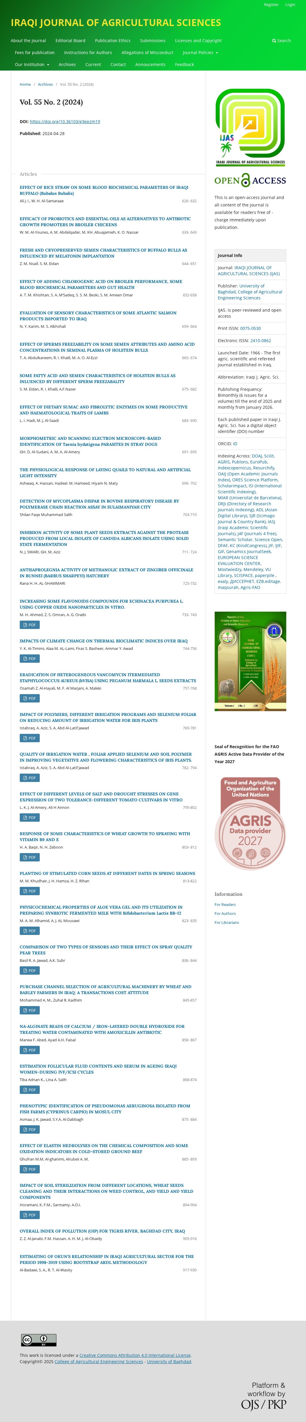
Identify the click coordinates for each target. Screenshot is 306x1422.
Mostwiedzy (229, 569)
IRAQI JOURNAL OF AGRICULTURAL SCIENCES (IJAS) (249, 270)
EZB (260, 581)
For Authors (225, 913)
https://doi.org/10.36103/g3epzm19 (65, 121)
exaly (223, 581)
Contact (118, 64)
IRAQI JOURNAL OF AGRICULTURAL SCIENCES (116, 22)
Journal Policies (199, 52)
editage (272, 581)
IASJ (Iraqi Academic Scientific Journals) (246, 527)
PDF (32, 624)
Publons (240, 462)
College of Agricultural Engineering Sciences (250, 295)
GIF (221, 551)
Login (290, 4)
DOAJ (257, 456)
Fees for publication (35, 52)
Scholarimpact (232, 486)
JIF (271, 545)
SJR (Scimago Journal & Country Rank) (246, 518)
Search (283, 40)
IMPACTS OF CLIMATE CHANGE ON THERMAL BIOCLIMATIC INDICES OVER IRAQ (104, 641)
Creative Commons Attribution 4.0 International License (135, 1355)
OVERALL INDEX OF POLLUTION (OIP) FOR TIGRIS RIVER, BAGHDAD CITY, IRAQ (102, 1231)
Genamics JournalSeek (248, 551)
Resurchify (263, 468)
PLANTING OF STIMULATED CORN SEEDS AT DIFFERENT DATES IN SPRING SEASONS (107, 873)
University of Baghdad (169, 1361)
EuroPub (258, 462)
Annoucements (150, 64)
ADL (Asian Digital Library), (247, 512)
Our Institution (30, 64)
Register (271, 4)
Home (25, 84)
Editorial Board (70, 40)
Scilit (269, 456)
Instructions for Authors (88, 52)
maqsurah (228, 587)
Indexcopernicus (234, 468)
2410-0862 (260, 340)
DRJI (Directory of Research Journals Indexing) (244, 506)
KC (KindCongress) (248, 545)
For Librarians (227, 922)
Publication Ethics (113, 40)
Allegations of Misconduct (147, 52)
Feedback (184, 64)
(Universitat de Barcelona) (255, 497)
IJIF (278, 545)
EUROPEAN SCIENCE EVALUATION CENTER (239, 560)
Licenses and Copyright (198, 40)
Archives (67, 64)
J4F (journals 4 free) (257, 533)
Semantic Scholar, (235, 539)
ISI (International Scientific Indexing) (250, 489)
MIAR (224, 497)
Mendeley (253, 569)
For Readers (225, 904)
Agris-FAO (250, 587)
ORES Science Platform (255, 480)
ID (235, 443)
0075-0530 (250, 328)
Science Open (268, 539)
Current (93, 64)
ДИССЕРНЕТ (242, 581)
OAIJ (222, 474)
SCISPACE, (244, 575)
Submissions (153, 40)
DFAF (223, 545)
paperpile (264, 575)
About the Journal (28, 40)
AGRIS (224, 462)
